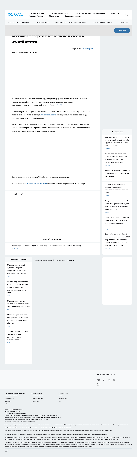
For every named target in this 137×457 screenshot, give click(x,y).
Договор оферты (37, 393)
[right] (130, 22)
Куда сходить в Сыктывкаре (19, 22)
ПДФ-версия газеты (37, 398)
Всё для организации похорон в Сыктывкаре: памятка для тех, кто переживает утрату (46, 246)
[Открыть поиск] (126, 14)
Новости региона (36, 13)
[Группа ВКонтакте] (98, 380)
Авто (60, 401)
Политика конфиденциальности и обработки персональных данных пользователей (93, 439)
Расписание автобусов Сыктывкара (89, 13)
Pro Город (88, 48)
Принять (122, 30)
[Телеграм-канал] (109, 380)
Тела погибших (48, 115)
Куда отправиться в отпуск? (103, 22)
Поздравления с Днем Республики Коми (70, 22)
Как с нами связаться (38, 396)
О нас (60, 396)
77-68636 (22, 434)
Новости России (36, 16)
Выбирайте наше (42, 22)
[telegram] (23, 194)
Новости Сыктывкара (59, 13)
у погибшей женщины (36, 183)
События (7, 404)
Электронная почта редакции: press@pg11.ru (47, 417)
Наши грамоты (9, 398)
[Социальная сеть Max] (98, 384)
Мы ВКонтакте (63, 398)
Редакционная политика (12, 396)
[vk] (15, 194)
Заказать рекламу (73, 16)
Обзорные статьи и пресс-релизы (15, 393)
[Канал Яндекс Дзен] (114, 380)
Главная (34, 404)
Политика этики (63, 393)
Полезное (115, 13)
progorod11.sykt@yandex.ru (13, 421)
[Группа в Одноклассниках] (103, 380)
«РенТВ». (60, 105)
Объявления (54, 16)
